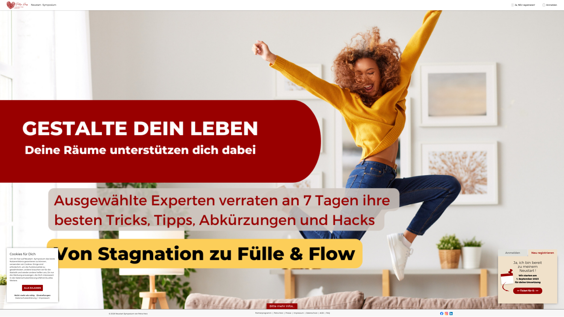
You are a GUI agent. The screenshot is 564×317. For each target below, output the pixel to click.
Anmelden (512, 252)
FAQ (328, 313)
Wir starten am (528, 275)
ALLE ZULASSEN (32, 288)
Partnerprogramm (263, 313)
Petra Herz (278, 313)
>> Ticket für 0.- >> (527, 290)
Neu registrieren (542, 252)
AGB (322, 313)
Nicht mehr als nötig (24, 295)
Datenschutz (311, 313)
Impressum (299, 313)
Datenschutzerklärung (26, 298)
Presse (288, 313)
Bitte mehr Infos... (282, 306)
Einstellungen (44, 295)
